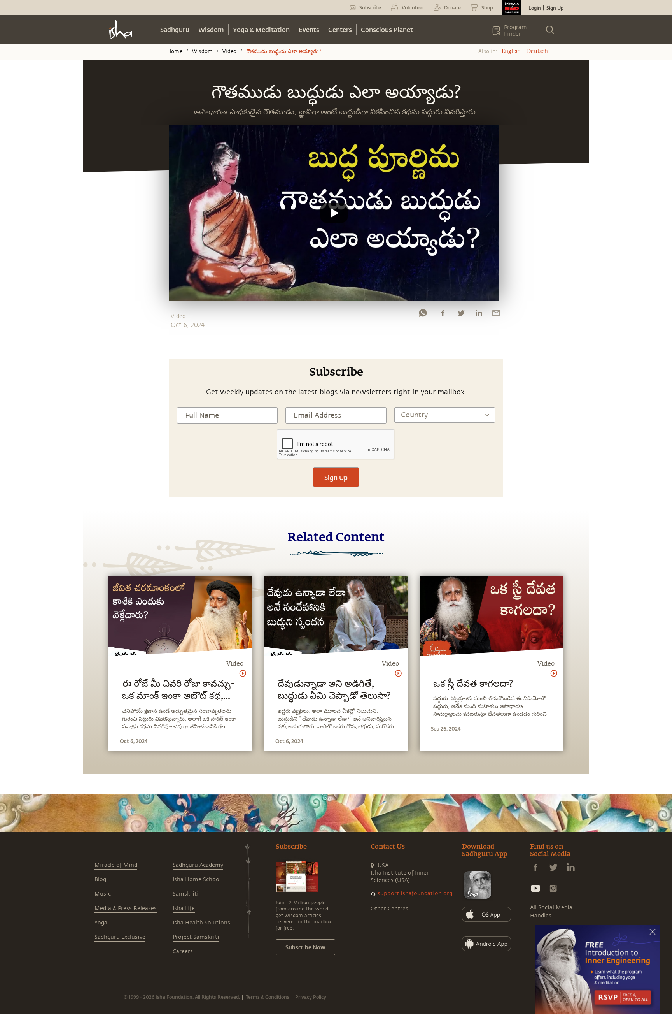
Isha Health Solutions (201, 923)
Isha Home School (197, 879)
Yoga (100, 923)
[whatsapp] (422, 315)
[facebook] (443, 315)
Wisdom (211, 29)
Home (174, 51)
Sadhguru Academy (198, 865)
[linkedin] (478, 315)
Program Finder (515, 31)
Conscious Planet (387, 29)
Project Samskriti (196, 937)
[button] (334, 213)
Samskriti (186, 894)
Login (534, 8)
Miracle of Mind (115, 865)
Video (229, 51)
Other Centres (389, 909)
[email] (496, 315)
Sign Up (555, 8)
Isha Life (184, 908)
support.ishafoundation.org (415, 893)
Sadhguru (174, 29)
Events (309, 29)
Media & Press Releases (125, 908)
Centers (340, 29)
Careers (183, 951)
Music (102, 894)
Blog (100, 879)
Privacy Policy (310, 997)
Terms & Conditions (267, 997)
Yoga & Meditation (261, 29)
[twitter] (460, 315)
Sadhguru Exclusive (119, 937)
